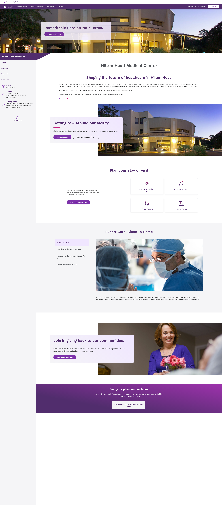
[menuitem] (17, 62)
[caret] (33, 74)
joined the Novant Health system (109, 90)
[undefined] (147, 186)
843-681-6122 (10, 87)
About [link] (3, 62)
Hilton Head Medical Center (13, 56)
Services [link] (4, 68)
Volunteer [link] (5, 80)
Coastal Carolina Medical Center (112, 94)
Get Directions (11, 97)
